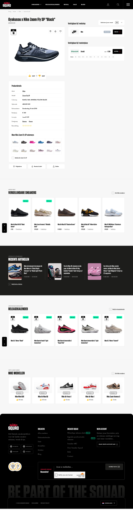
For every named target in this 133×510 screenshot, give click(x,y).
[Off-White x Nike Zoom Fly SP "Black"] (24, 142)
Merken (40, 450)
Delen (57, 166)
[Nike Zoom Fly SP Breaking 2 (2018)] (32, 150)
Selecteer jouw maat (109, 22)
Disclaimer (35, 503)
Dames (24, 121)
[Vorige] (4, 230)
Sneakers (35, 4)
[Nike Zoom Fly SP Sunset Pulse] (58, 142)
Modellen (41, 446)
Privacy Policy (45, 503)
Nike (20, 11)
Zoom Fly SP (27, 11)
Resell (66, 4)
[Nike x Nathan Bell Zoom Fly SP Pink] (41, 150)
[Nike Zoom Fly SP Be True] (58, 150)
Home (14, 11)
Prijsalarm (19, 166)
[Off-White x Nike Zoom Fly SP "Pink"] (32, 142)
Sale (75, 4)
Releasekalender (53, 4)
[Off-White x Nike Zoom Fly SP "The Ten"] (24, 150)
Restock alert (38, 166)
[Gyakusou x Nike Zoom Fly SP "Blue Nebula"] (41, 142)
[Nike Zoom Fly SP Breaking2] (49, 150)
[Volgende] (4, 225)
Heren (31, 121)
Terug (9, 11)
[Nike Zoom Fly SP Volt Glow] (15, 150)
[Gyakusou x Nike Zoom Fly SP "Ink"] (49, 142)
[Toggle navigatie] (128, 4)
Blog (83, 4)
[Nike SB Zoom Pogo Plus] (15, 142)
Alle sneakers (43, 433)
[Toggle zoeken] (118, 4)
